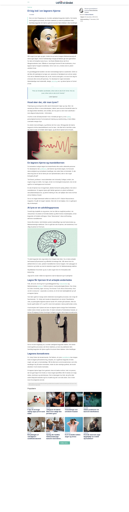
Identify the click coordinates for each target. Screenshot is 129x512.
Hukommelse (63, 284)
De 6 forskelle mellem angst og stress (72, 436)
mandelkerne (66, 357)
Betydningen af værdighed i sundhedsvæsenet (34, 436)
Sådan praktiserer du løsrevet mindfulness (91, 410)
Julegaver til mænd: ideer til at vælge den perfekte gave (54, 411)
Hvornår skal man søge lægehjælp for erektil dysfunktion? (92, 436)
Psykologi (29, 7)
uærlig (69, 116)
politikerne (43, 169)
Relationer (30, 408)
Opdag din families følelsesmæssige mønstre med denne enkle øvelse (53, 437)
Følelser (48, 433)
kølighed (40, 286)
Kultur (48, 408)
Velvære (86, 408)
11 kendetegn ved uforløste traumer (71, 410)
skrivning (54, 81)
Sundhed (86, 433)
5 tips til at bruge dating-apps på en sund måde (36, 411)
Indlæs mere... (64, 443)
